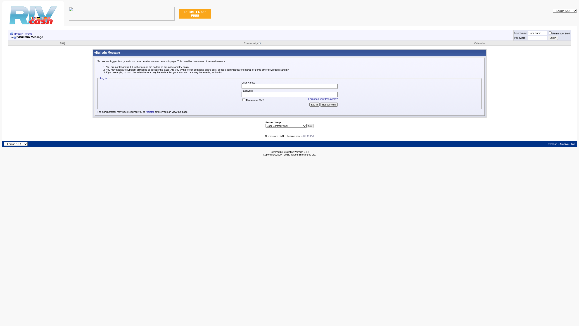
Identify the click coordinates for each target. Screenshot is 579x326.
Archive (564, 144)
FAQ (62, 43)
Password (519, 37)
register (150, 111)
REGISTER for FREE (195, 13)
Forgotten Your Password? (323, 99)
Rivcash (552, 144)
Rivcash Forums (23, 33)
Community (251, 43)
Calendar (479, 43)
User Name (520, 33)
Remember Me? (561, 33)
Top (573, 144)
